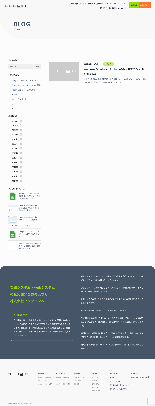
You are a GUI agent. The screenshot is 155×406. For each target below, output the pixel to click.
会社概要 (76, 384)
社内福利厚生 (95, 384)
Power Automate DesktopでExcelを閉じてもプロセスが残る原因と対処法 (30, 207)
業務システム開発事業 (44, 377)
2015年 (15, 176)
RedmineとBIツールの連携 (23, 89)
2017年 (15, 167)
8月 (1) (18, 125)
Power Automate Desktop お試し (26, 85)
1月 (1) (18, 162)
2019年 (15, 157)
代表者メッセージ (79, 377)
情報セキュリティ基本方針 (118, 389)
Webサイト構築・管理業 (45, 384)
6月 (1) (18, 134)
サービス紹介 (60, 374)
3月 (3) (18, 153)
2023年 (15, 139)
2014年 (15, 180)
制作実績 (74, 3)
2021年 (15, 148)
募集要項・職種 (96, 391)
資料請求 (134, 5)
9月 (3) (18, 185)
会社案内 (91, 3)
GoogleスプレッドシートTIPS (24, 80)
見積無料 (102, 8)
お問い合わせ (144, 5)
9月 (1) (18, 148)
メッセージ (95, 377)
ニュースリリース (19, 99)
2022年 (15, 143)
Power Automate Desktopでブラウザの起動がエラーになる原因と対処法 (30, 246)
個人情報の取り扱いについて (119, 385)
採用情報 (99, 3)
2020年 (15, 153)
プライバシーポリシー (116, 381)
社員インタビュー (111, 3)
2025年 (15, 129)
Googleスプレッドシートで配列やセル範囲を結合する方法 (29, 234)
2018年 (15, 162)
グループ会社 (77, 380)
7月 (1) (18, 138)
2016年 (15, 171)
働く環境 (94, 380)
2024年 (15, 134)
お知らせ (15, 94)
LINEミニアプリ (42, 380)
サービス (83, 3)
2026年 (15, 121)
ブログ (122, 3)
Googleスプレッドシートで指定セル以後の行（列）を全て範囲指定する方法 (29, 196)
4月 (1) (18, 143)
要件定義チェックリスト (117, 8)
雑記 (14, 108)
